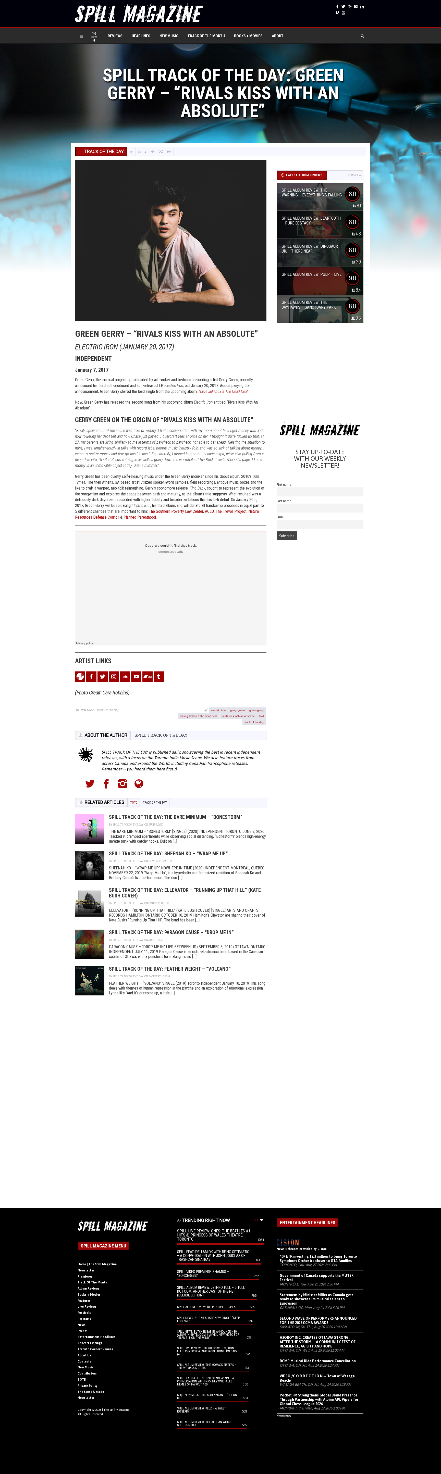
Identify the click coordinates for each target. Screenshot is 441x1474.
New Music (169, 36)
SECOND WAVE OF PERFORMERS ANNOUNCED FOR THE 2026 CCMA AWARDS (318, 1320)
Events (83, 1331)
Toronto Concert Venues (95, 1349)
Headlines (141, 36)
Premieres (85, 1276)
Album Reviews (89, 1288)
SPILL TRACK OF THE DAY (161, 735)
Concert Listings (90, 1343)
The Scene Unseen (91, 1392)
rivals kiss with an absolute (238, 716)
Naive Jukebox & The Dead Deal (223, 391)
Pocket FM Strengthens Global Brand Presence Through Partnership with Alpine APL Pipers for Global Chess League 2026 (319, 1399)
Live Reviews (87, 1306)
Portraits (84, 1319)
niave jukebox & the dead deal (198, 716)
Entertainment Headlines (96, 1337)
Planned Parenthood (140, 517)
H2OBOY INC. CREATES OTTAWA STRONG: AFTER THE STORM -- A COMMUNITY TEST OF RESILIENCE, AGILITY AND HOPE (318, 1341)
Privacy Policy (87, 1386)
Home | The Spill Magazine (97, 1264)
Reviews (115, 36)
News (81, 1325)
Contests (84, 1361)
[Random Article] (161, 151)
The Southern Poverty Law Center (176, 511)
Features (84, 1301)
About (278, 36)
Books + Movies (248, 36)
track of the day (254, 722)
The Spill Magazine (116, 1409)
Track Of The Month (206, 36)
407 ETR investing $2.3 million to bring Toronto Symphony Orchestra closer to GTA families (318, 1258)
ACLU (209, 511)
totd (261, 716)
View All (352, 175)
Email (281, 517)
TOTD (82, 1379)
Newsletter (86, 1270)
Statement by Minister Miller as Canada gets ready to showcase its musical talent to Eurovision (316, 1299)
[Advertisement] (320, 373)
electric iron (218, 710)
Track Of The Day (107, 710)
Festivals (84, 1313)
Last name (284, 501)
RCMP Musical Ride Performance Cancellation (318, 1361)
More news (284, 1415)
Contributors (87, 1373)
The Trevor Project (231, 511)
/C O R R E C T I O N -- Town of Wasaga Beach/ (317, 1378)
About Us (84, 1355)
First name (284, 484)
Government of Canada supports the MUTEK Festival (316, 1277)
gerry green (237, 710)
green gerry (256, 710)
